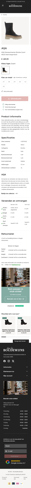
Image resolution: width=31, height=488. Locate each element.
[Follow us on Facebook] (4, 361)
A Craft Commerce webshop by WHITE (15, 474)
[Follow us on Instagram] (9, 361)
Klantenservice (8, 371)
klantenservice (16, 264)
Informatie (7, 367)
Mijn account (7, 376)
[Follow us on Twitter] (13, 361)
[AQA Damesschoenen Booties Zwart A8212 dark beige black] (5, 70)
